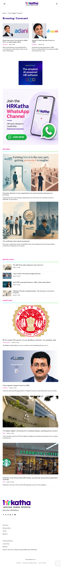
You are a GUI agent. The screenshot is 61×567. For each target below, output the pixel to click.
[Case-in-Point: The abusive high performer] (7, 276)
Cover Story (6, 544)
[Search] (57, 4)
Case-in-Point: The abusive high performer (27, 273)
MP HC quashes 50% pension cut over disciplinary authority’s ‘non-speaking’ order (29, 340)
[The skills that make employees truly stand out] (7, 267)
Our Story (5, 525)
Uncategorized (6, 342)
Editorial (5, 546)
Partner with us (7, 528)
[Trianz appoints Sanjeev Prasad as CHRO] (30, 366)
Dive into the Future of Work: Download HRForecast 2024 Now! (20, 549)
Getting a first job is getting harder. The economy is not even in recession (33, 291)
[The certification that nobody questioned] (30, 220)
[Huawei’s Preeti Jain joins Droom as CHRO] (45, 30)
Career (5, 531)
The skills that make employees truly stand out (28, 265)
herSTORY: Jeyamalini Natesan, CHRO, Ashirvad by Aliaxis (32, 282)
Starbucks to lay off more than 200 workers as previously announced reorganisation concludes (30, 478)
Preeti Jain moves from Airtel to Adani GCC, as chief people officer (15, 41)
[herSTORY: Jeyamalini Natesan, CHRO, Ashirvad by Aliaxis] (7, 284)
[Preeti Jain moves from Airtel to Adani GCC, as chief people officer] (16, 30)
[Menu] (4, 3)
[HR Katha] (32, 3)
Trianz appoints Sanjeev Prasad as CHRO (16, 385)
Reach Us (5, 534)
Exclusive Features (8, 541)
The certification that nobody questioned (16, 241)
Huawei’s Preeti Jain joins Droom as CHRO (43, 41)
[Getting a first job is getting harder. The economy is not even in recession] (7, 293)
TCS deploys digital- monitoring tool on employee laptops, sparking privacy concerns (30, 431)
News (4, 433)
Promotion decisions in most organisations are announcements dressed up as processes (28, 194)
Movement (5, 44)
